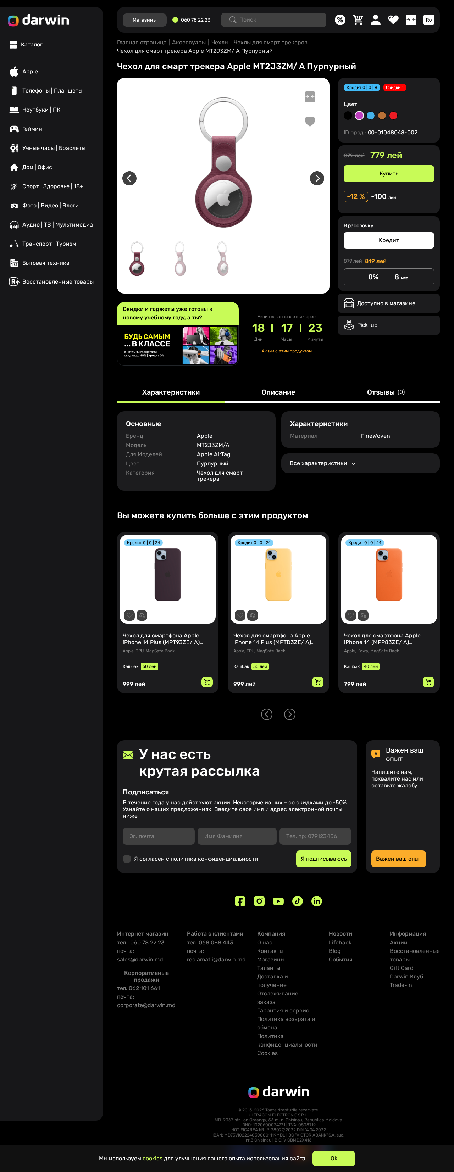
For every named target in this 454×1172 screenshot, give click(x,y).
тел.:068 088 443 (210, 942)
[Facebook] (240, 901)
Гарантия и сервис (283, 1010)
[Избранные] (393, 20)
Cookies (267, 1053)
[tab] (26, 44)
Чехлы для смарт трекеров (271, 42)
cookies (152, 1158)
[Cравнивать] (411, 20)
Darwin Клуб (406, 976)
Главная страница (142, 42)
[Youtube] (278, 901)
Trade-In (401, 985)
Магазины (270, 959)
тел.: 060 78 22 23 (141, 942)
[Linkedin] (316, 901)
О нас (264, 942)
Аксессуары (189, 42)
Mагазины (145, 20)
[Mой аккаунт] (375, 20)
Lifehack (340, 942)
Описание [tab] (278, 392)
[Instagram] (259, 901)
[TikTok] (297, 901)
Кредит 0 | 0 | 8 (362, 87)
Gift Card (402, 968)
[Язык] (428, 20)
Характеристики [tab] (171, 392)
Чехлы (219, 42)
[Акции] (340, 20)
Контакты (270, 951)
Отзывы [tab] (386, 392)
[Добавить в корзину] (207, 682)
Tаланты (268, 968)
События (341, 959)
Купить (389, 173)
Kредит (389, 240)
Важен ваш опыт (398, 858)
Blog (335, 951)
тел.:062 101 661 (138, 988)
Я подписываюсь (324, 858)
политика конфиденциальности (214, 858)
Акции (399, 942)
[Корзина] (358, 20)
